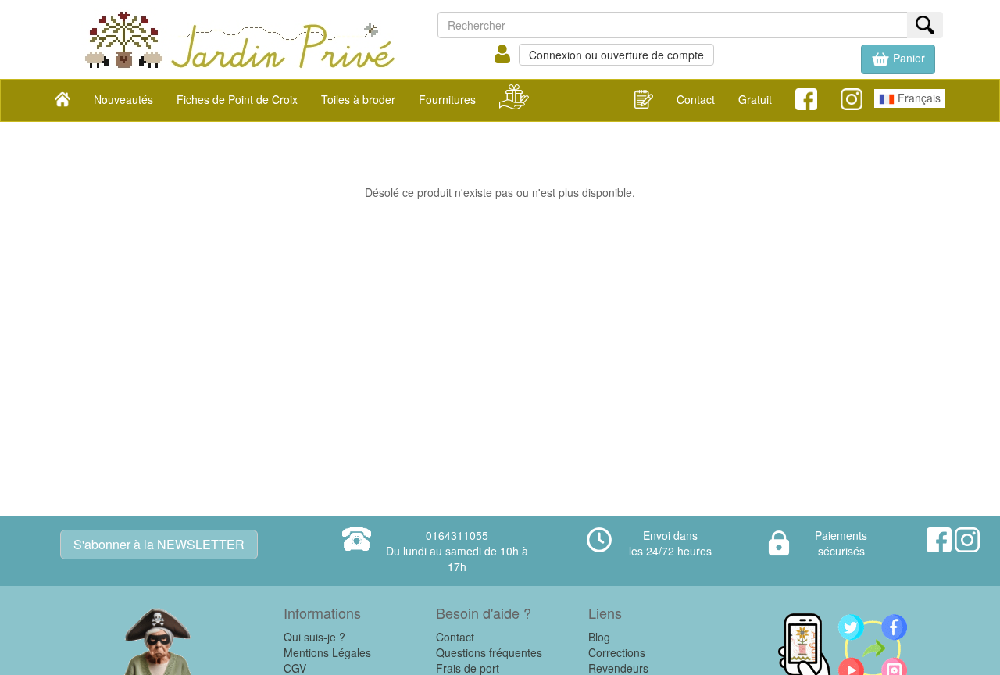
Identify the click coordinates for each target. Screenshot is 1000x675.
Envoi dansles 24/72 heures (670, 543)
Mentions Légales (327, 652)
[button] (898, 59)
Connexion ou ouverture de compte (616, 54)
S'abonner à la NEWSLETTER (159, 544)
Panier (907, 58)
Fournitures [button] (447, 99)
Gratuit (755, 99)
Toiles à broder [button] (358, 99)
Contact (696, 99)
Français (918, 97)
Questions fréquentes (489, 652)
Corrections (616, 652)
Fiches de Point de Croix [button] (237, 99)
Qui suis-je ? (314, 637)
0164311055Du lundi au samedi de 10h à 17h (457, 550)
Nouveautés (123, 99)
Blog (599, 637)
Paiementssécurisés (841, 543)
